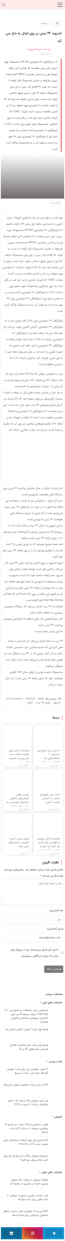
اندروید (56, 703)
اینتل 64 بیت (43, 703)
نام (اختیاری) (56, 910)
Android (30, 699)
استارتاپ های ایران (51, 1002)
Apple (41, 699)
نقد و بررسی (55, 1061)
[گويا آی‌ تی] (32, 6)
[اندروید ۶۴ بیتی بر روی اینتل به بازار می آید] (32, 176)
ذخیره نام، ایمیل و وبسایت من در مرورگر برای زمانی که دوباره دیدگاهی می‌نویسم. (34, 953)
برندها (44, 23)
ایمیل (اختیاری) (55, 929)
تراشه (30, 703)
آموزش (58, 1117)
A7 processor (15, 699)
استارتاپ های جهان (51, 1172)
